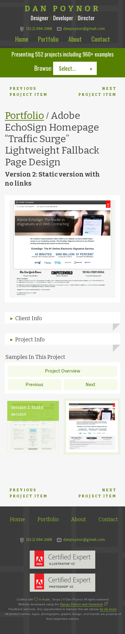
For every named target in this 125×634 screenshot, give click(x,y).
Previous (34, 384)
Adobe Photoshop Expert (62, 583)
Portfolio (48, 39)
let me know (108, 609)
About (75, 39)
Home (21, 39)
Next (91, 384)
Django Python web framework (81, 604)
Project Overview (62, 371)
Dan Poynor (63, 9)
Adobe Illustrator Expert (62, 560)
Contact (100, 39)
